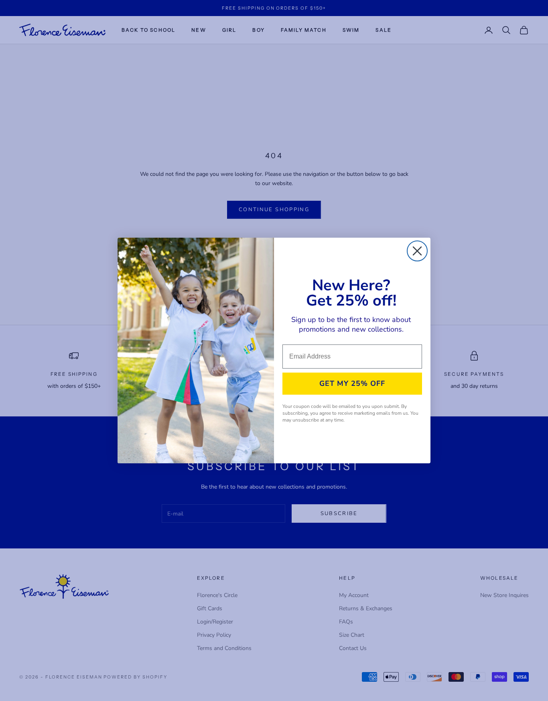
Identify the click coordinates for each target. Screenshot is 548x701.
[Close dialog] (417, 251)
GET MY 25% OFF (352, 383)
